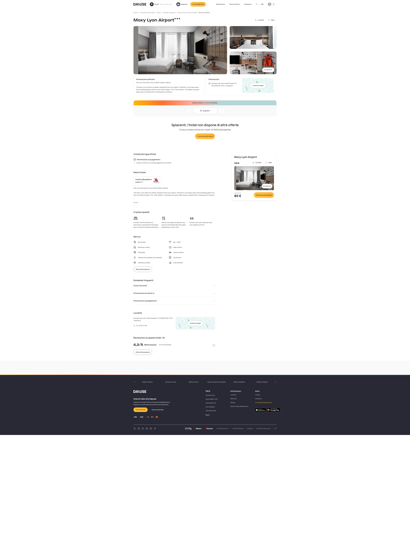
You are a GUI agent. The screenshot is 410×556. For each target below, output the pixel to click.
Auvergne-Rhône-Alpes (147, 12)
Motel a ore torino (193, 382)
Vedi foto (269, 70)
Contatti (257, 395)
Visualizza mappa (258, 85)
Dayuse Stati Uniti (211, 403)
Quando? (206, 111)
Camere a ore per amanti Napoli (216, 382)
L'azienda (233, 395)
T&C (275, 428)
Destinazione (220, 4)
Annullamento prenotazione (263, 402)
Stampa (232, 402)
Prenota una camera (264, 195)
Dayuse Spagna (210, 407)
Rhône (159, 12)
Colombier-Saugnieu (169, 12)
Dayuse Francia (210, 395)
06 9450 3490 (141, 326)
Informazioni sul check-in (143, 293)
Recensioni (233, 399)
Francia (135, 12)
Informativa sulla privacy (263, 428)
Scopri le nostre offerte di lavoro (239, 406)
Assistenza (247, 4)
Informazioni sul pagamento (145, 301)
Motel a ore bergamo (239, 382)
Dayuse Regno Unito (211, 399)
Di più (135, 202)
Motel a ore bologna (262, 382)
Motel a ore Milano (147, 382)
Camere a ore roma (170, 382)
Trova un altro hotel (205, 136)
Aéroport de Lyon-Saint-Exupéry (187, 12)
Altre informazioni (143, 269)
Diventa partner (141, 410)
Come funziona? (234, 4)
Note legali (250, 428)
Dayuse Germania (211, 411)
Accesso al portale (157, 410)
